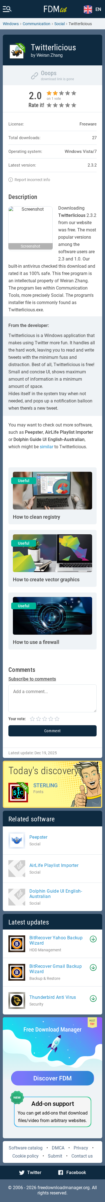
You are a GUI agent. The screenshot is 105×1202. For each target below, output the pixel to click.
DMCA (58, 1148)
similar (46, 446)
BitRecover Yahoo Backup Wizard (56, 940)
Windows (11, 24)
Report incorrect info (32, 179)
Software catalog (26, 1148)
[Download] (93, 939)
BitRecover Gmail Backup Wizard (55, 969)
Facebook (76, 1172)
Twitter (34, 1172)
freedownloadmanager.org (64, 1187)
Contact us (82, 1156)
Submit (55, 1156)
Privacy (81, 1148)
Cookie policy (25, 1156)
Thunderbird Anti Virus (52, 997)
